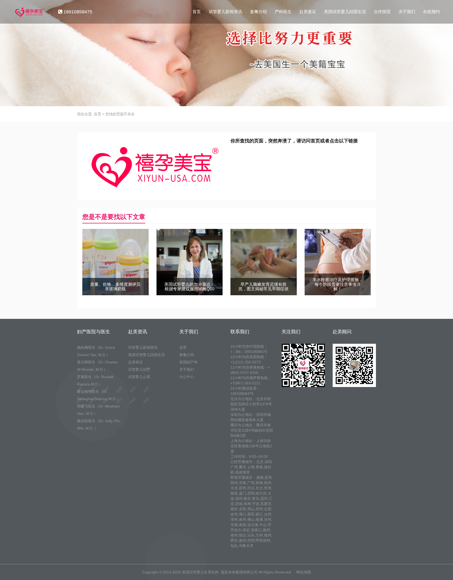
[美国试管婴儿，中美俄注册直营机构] (29, 11)
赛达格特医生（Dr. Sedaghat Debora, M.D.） (98, 395)
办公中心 (186, 377)
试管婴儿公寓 (139, 377)
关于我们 (406, 11)
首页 (196, 11)
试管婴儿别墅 (139, 369)
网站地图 (303, 572)
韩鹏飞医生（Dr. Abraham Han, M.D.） (98, 410)
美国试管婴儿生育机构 (200, 572)
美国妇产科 (188, 362)
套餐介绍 (258, 11)
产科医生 (283, 11)
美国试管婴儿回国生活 (345, 11)
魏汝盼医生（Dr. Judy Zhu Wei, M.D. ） (98, 424)
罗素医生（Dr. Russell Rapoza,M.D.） (95, 380)
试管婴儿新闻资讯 (225, 11)
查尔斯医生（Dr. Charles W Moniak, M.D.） (97, 366)
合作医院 (382, 11)
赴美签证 (307, 11)
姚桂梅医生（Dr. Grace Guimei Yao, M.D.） (96, 351)
